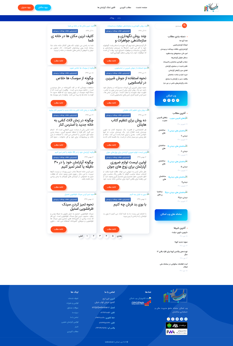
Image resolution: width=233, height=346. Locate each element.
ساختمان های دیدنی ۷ (172, 133)
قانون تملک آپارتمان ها (106, 7)
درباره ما (75, 312)
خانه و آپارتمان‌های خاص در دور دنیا (175, 83)
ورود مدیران (25, 7)
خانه (119, 18)
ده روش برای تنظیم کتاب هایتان (128, 122)
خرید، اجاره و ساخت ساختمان (177, 74)
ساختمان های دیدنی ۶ (172, 148)
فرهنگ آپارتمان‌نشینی (180, 45)
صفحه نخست (141, 7)
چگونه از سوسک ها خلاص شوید (74, 80)
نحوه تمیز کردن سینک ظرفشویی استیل (77, 206)
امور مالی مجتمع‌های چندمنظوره (176, 53)
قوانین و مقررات (72, 303)
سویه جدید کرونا (181, 242)
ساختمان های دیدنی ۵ (172, 164)
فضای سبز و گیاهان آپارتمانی (178, 70)
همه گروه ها (183, 40)
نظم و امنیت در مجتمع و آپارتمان (176, 66)
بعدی (119, 236)
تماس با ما (74, 317)
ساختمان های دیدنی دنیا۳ (172, 194)
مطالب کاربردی (125, 7)
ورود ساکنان (42, 7)
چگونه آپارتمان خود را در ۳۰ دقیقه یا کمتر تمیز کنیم (73, 164)
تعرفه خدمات (73, 298)
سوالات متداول (72, 308)
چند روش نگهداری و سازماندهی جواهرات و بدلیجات (130, 40)
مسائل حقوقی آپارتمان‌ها (179, 57)
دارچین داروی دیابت (179, 232)
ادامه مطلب (58, 61)
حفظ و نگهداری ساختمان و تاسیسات (175, 62)
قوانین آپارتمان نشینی (69, 322)
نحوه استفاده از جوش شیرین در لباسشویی (126, 80)
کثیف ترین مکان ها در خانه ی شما (72, 38)
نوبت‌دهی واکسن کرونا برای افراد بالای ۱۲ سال (172, 253)
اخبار (76, 327)
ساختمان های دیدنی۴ (173, 179)
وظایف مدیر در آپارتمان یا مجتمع (176, 79)
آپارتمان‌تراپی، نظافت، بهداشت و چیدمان (65, 31)
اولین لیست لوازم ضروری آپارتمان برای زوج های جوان (126, 164)
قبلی (81, 236)
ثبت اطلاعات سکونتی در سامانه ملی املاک (173, 266)
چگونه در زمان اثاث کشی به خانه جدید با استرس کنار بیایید (73, 124)
